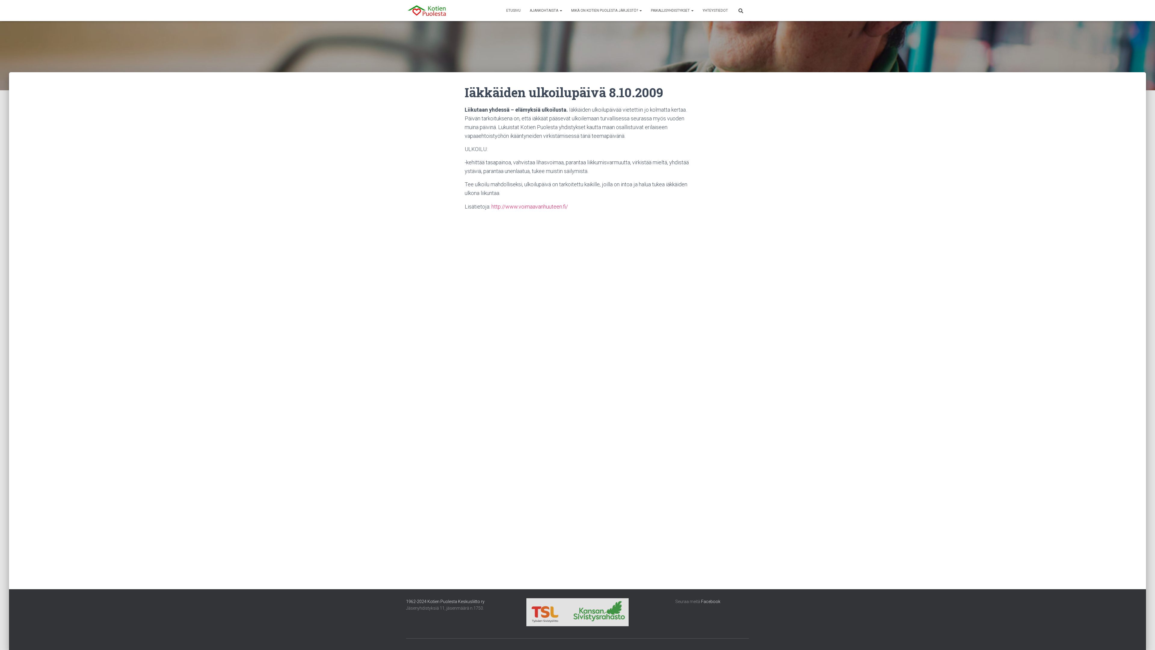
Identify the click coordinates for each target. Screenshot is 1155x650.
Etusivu (513, 10)
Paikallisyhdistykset (671, 10)
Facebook (710, 601)
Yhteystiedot (715, 10)
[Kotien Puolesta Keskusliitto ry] (427, 10)
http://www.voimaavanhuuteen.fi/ (529, 206)
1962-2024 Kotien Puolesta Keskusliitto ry (445, 601)
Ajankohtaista (544, 10)
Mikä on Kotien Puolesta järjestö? (605, 10)
